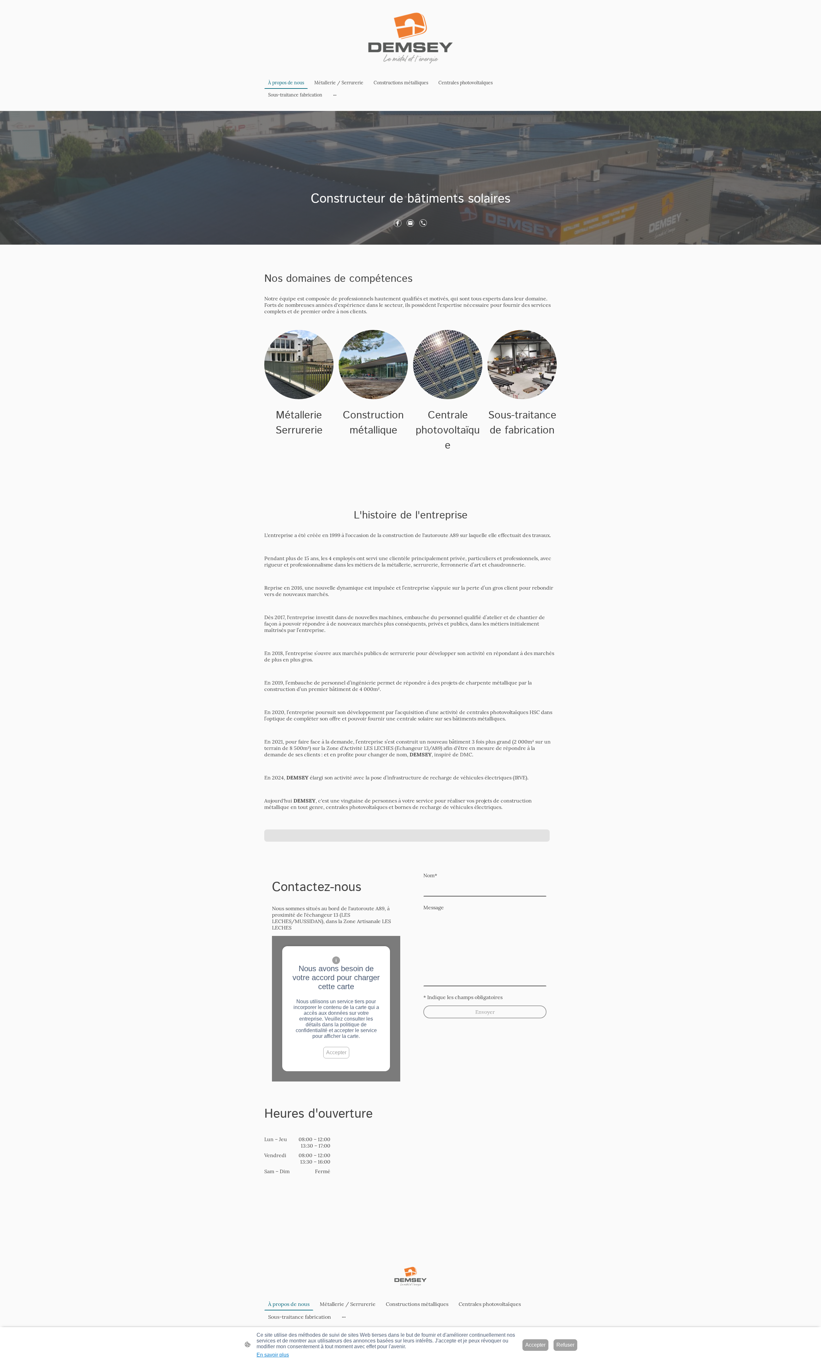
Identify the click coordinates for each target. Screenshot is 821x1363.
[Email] (410, 223)
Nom (430, 875)
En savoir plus (273, 1355)
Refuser (565, 1345)
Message (433, 907)
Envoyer (485, 1012)
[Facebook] (398, 223)
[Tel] (423, 223)
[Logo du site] (410, 38)
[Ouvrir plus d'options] (335, 95)
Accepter (336, 1052)
